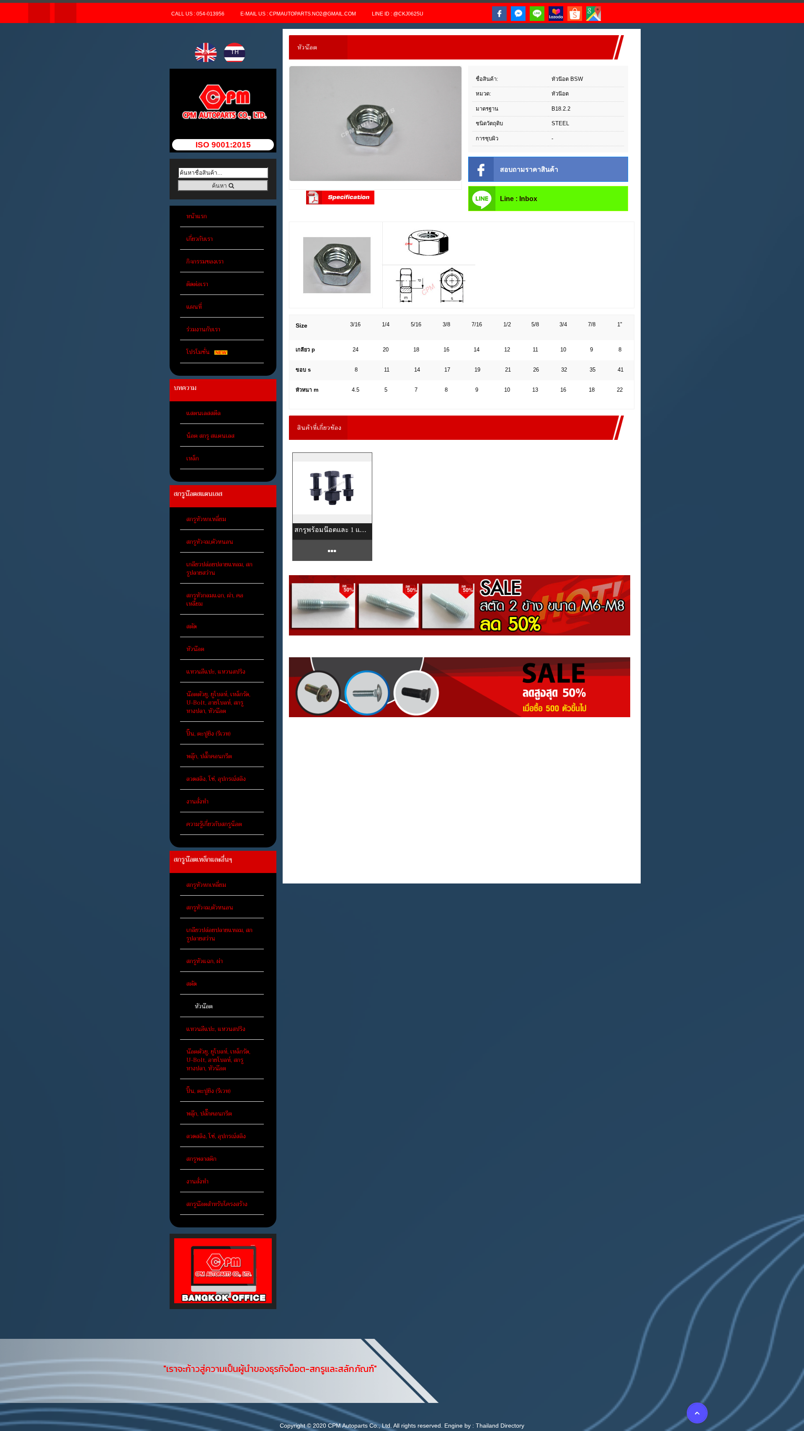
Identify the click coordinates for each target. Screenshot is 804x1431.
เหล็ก (192, 458)
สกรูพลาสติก (201, 1159)
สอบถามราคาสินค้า (529, 169)
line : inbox (518, 198)
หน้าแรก (196, 216)
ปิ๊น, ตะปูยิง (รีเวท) (208, 733)
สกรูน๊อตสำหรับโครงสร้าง (216, 1204)
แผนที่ (194, 307)
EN (206, 52)
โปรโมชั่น (198, 352)
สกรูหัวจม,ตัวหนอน (209, 542)
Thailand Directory (500, 1425)
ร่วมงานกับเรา (203, 329)
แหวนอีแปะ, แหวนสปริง (215, 671)
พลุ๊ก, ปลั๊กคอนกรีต (209, 756)
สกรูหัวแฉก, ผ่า (204, 961)
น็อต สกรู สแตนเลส (210, 436)
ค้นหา (220, 185)
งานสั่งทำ (197, 801)
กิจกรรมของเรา (205, 261)
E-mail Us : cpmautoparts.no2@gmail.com (298, 14)
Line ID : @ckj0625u (397, 14)
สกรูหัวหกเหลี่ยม (206, 519)
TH (235, 52)
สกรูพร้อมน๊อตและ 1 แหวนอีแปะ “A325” (332, 529)
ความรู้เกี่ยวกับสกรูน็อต (214, 824)
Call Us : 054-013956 (197, 14)
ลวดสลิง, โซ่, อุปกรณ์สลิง (216, 779)
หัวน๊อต (195, 649)
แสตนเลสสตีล (203, 413)
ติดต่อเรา (197, 284)
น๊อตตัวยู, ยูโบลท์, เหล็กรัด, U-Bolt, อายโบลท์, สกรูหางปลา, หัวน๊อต (218, 702)
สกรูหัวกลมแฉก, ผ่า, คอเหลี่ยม (214, 599)
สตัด (191, 626)
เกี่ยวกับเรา (199, 239)
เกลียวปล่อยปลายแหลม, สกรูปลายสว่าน (219, 568)
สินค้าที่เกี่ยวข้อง (319, 428)
